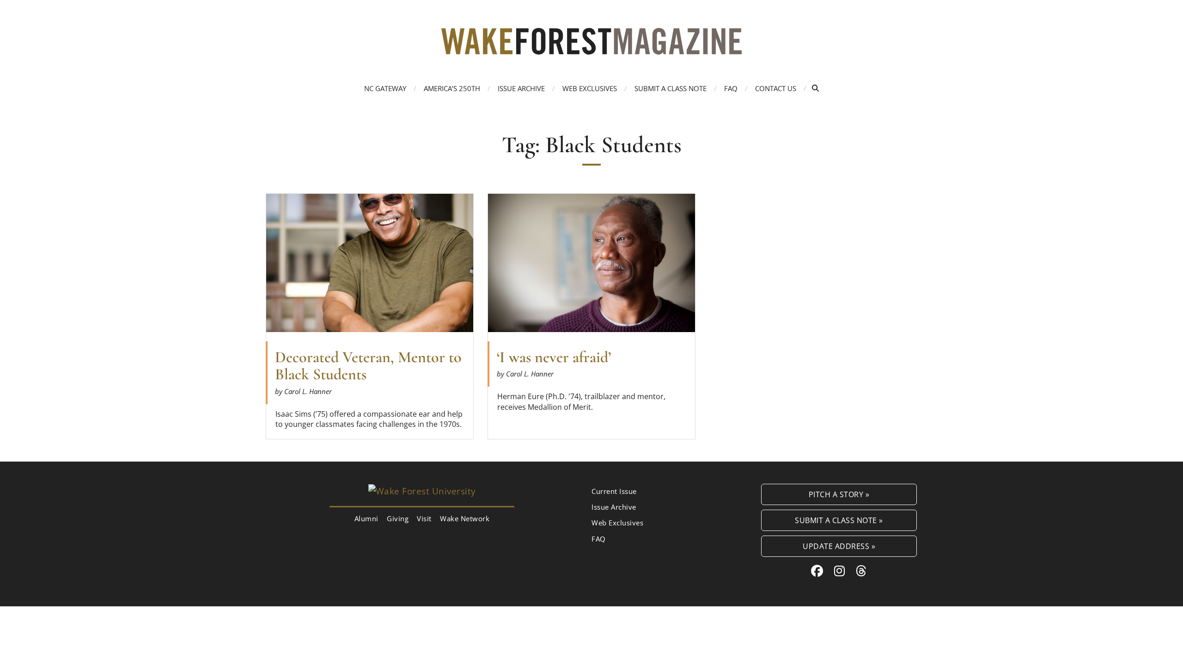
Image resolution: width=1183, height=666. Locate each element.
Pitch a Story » (839, 494)
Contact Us (775, 88)
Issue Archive (521, 88)
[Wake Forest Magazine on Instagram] (839, 570)
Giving (398, 518)
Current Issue (614, 491)
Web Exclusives (589, 88)
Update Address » (839, 546)
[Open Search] (815, 88)
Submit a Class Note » (839, 520)
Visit (424, 518)
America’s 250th (452, 88)
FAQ (731, 88)
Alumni (366, 518)
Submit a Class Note (670, 88)
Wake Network (464, 518)
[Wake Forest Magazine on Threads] (861, 570)
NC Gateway (385, 88)
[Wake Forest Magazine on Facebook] (817, 570)
